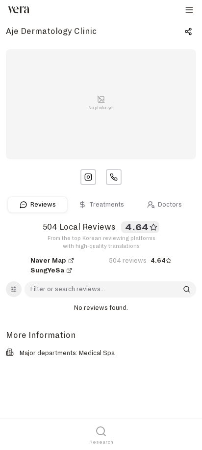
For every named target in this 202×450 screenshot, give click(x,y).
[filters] (14, 289)
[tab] (37, 204)
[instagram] (88, 177)
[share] (188, 31)
